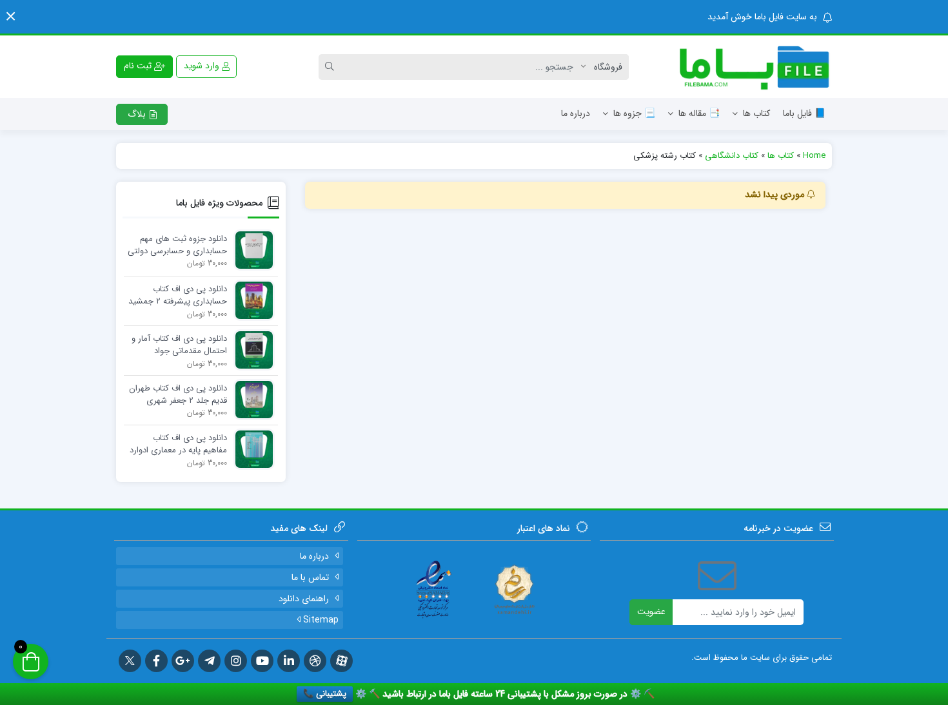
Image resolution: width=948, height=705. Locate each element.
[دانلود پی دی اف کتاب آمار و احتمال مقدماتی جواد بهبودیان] (251, 349)
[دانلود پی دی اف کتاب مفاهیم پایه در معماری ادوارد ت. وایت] (251, 449)
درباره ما (575, 113)
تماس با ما (310, 577)
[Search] (331, 67)
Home (814, 155)
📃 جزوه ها (634, 113)
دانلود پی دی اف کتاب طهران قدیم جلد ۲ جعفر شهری (178, 394)
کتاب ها (756, 113)
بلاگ (138, 114)
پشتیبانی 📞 (324, 693)
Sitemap (320, 620)
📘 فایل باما (804, 113)
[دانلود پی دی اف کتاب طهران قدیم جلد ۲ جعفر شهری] (251, 399)
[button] (10, 16)
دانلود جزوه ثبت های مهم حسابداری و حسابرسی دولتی (177, 245)
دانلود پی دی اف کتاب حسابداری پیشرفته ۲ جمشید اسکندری (177, 296)
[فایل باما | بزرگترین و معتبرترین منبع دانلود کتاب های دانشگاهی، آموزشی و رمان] (748, 67)
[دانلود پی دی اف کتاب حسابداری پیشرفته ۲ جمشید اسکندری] (251, 300)
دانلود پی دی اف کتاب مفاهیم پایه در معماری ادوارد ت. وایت (178, 445)
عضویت (651, 611)
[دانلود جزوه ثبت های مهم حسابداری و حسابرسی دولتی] (251, 249)
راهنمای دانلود (304, 599)
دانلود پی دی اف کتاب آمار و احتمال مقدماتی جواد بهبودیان (179, 345)
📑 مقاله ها (699, 113)
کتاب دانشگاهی (731, 155)
